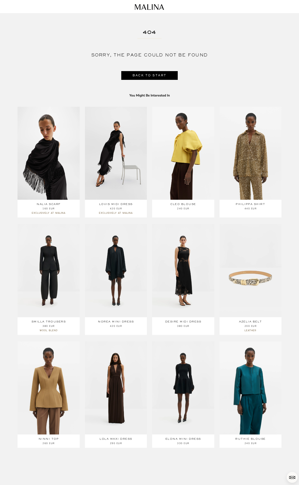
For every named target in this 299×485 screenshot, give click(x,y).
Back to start (149, 75)
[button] (292, 477)
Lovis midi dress (116, 204)
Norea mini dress (116, 321)
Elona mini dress (183, 438)
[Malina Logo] (149, 7)
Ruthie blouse (250, 438)
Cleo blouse (183, 204)
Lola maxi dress (116, 438)
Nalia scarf (49, 204)
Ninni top (49, 438)
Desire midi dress (183, 321)
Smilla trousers (49, 321)
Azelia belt (250, 321)
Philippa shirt (250, 204)
